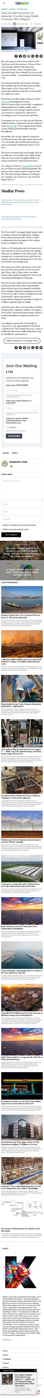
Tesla (15, 453)
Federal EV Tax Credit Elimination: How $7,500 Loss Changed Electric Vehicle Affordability (21, 1187)
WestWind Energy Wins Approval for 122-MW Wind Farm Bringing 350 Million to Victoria (20, 1143)
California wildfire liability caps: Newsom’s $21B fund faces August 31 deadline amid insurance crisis (21, 661)
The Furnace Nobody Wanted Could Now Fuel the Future (20, 1230)
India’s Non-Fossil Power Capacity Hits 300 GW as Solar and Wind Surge (21, 1058)
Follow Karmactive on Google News (22, 341)
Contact (6, 1363)
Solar (6, 453)
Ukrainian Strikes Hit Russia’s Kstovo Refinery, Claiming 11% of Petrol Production (20, 797)
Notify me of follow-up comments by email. (19, 525)
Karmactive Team (23, 24)
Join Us (5, 1355)
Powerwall (6, 102)
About (5, 1351)
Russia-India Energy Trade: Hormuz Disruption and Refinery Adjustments (21, 705)
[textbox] (22, 1316)
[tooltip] (16, 56)
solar (37, 142)
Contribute (7, 1359)
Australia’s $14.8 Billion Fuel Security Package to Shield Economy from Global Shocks (22, 1014)
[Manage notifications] (38, 1393)
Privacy (6, 1367)
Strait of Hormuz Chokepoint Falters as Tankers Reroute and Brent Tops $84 (21, 972)
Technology (22, 9)
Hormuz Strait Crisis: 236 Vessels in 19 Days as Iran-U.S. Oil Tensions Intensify (20, 616)
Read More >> (7, 1340)
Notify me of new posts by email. (15, 529)
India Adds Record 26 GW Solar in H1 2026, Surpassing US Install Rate (19, 927)
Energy (4, 9)
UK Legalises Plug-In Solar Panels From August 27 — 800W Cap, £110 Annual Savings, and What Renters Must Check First (21, 751)
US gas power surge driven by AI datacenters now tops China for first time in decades (20, 885)
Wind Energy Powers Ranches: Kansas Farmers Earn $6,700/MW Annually (21, 841)
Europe (12, 9)
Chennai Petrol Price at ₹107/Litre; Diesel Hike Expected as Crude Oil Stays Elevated (21, 1102)
